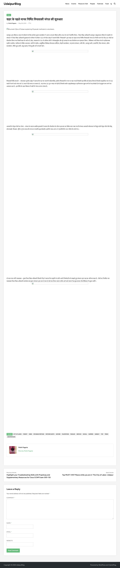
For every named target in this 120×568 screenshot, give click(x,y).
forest (25, 434)
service (79, 434)
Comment (11, 498)
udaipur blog (11, 437)
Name (9, 523)
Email (9, 532)
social (85, 434)
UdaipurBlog (12, 4)
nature (58, 434)
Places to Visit (83, 4)
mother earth (50, 434)
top (102, 434)
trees (106, 434)
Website (10, 541)
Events (73, 4)
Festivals (100, 4)
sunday (97, 434)
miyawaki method (38, 434)
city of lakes (17, 434)
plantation (65, 434)
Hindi (30, 434)
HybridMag (112, 565)
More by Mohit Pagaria (25, 451)
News (67, 4)
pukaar (72, 434)
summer (90, 434)
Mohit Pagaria (12, 23)
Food (107, 4)
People (92, 4)
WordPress (102, 565)
